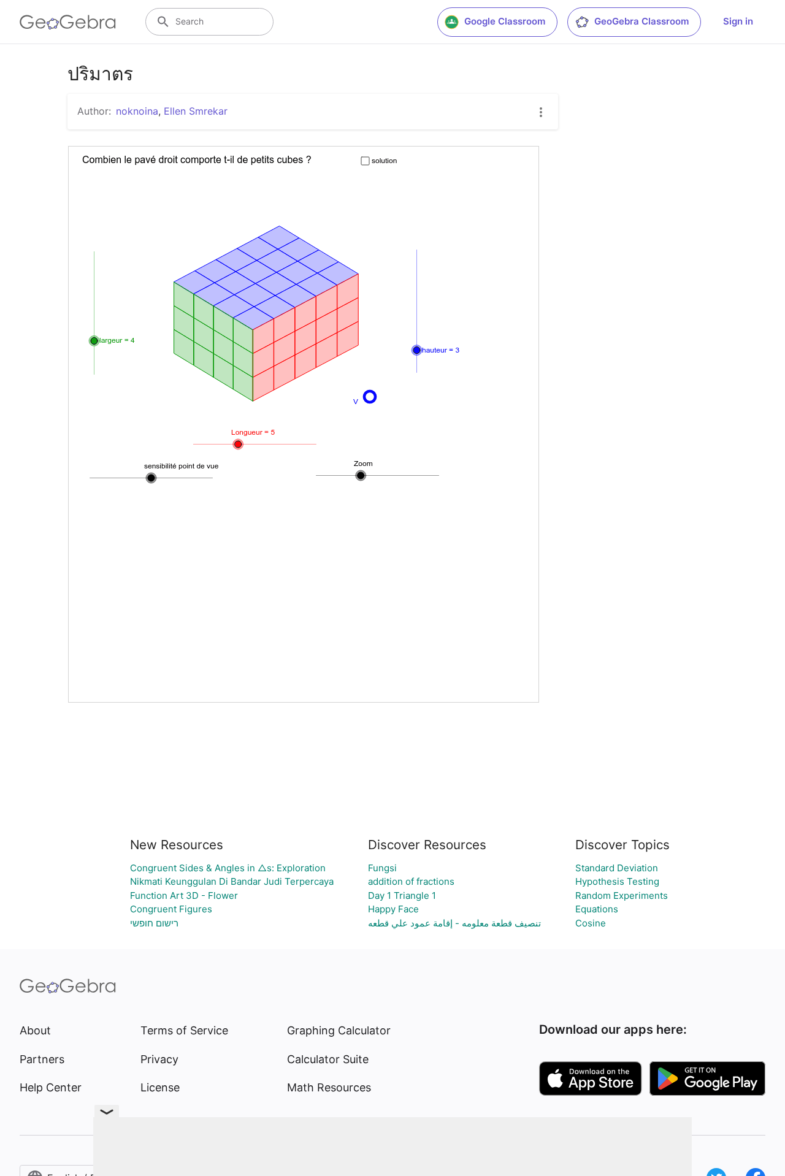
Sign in (738, 21)
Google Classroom (504, 21)
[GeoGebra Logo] (68, 22)
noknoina (137, 111)
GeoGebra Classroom (641, 21)
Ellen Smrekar (196, 111)
